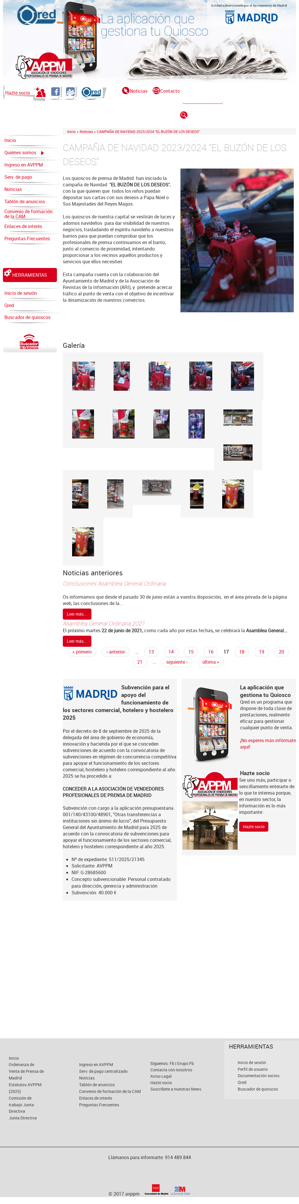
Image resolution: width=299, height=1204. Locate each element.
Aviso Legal (161, 1076)
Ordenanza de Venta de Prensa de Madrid (26, 1071)
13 (151, 652)
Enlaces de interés (23, 226)
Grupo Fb (185, 1063)
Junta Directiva (23, 1118)
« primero (82, 652)
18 (241, 652)
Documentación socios (258, 1075)
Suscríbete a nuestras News (175, 1089)
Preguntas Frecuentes (27, 238)
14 (171, 652)
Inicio (10, 140)
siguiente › (177, 662)
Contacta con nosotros (171, 1069)
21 (139, 662)
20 (281, 652)
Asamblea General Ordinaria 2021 (104, 623)
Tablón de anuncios (24, 201)
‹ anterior (115, 652)
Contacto (170, 91)
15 (191, 652)
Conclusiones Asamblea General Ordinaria (114, 583)
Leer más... (77, 614)
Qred (9, 305)
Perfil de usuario (253, 1069)
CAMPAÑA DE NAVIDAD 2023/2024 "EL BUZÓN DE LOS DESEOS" (148, 131)
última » (210, 662)
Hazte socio (17, 93)
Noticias (138, 91)
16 (210, 652)
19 (261, 652)
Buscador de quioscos (27, 317)
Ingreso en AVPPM (23, 165)
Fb (172, 1063)
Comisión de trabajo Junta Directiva (21, 1104)
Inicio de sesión (20, 293)
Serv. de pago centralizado (18, 178)
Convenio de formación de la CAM (28, 214)
